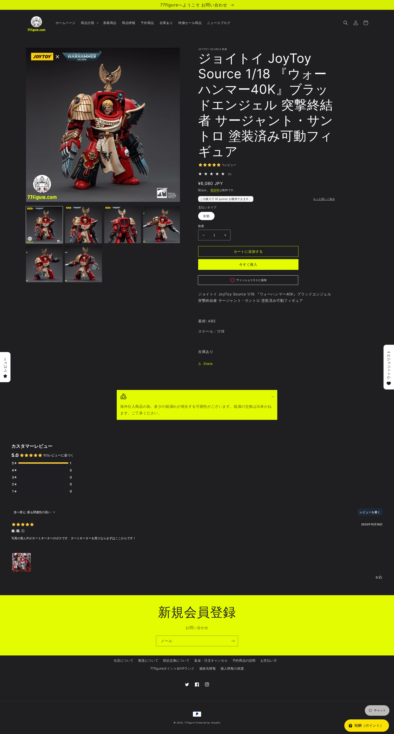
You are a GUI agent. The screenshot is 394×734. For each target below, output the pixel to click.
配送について (148, 660)
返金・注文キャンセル (211, 660)
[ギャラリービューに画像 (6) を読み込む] (83, 263)
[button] (89, 23)
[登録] (233, 641)
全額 (206, 216)
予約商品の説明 (244, 660)
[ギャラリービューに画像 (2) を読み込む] (83, 224)
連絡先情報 (207, 668)
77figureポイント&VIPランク (172, 668)
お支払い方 (268, 660)
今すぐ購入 (248, 264)
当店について (124, 660)
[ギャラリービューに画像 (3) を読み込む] (122, 224)
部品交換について (176, 660)
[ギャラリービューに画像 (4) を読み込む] (161, 224)
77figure (189, 722)
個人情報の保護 (232, 668)
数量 (201, 226)
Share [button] (208, 364)
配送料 (215, 190)
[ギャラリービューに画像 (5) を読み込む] (44, 263)
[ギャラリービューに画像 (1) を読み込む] (44, 224)
